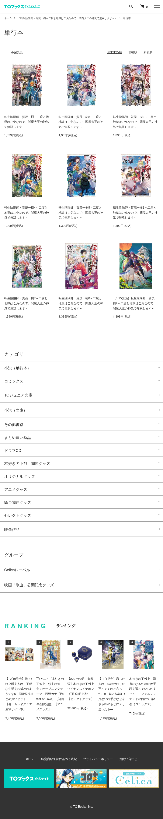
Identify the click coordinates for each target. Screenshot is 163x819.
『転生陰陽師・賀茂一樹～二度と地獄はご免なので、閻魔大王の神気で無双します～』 (67, 18)
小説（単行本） (17, 368)
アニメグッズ (15, 489)
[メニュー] (156, 6)
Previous (11, 657)
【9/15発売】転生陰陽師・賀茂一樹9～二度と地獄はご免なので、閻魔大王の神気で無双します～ (135, 303)
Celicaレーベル (17, 569)
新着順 (147, 52)
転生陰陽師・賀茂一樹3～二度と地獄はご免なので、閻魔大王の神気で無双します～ (135, 122)
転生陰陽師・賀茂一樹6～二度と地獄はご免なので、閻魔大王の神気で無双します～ (135, 212)
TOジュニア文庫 (18, 395)
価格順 (132, 52)
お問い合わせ (128, 759)
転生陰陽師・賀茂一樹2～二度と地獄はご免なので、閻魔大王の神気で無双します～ (81, 122)
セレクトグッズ (17, 515)
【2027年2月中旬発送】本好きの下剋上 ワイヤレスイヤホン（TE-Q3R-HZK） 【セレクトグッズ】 (82, 688)
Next (151, 657)
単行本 (127, 18)
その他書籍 (13, 424)
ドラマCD (12, 450)
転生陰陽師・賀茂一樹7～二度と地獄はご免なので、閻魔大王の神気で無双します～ (26, 303)
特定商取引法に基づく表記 (59, 759)
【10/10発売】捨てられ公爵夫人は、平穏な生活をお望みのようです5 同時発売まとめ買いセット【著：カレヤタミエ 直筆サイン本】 (20, 693)
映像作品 (12, 529)
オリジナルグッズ (19, 476)
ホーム (8, 18)
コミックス (13, 381)
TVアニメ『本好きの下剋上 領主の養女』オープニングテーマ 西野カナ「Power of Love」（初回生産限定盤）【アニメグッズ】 (50, 693)
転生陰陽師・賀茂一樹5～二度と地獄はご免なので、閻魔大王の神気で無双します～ (81, 212)
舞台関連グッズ (17, 502)
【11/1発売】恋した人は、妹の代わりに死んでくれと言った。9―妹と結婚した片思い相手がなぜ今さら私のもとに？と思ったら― (112, 693)
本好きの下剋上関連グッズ (27, 463)
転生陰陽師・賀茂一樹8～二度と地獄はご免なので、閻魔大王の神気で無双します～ (81, 303)
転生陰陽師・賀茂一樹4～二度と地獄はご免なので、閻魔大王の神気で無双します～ (26, 212)
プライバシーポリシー (98, 759)
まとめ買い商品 (17, 437)
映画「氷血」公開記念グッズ (29, 584)
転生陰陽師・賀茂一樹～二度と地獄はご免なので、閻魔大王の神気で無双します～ (26, 122)
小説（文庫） (15, 410)
